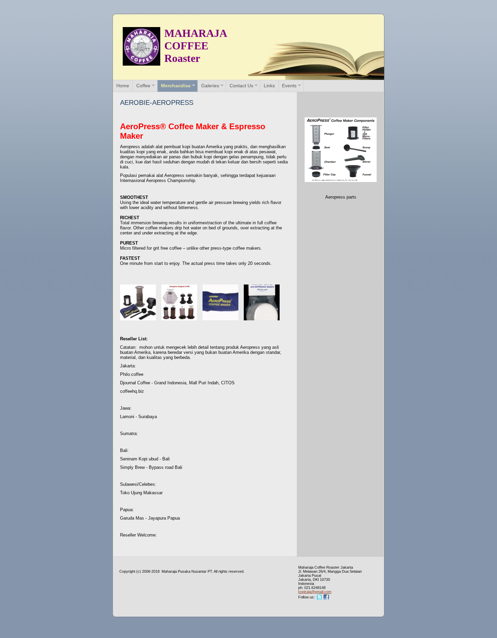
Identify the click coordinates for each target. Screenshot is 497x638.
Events (289, 85)
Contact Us (241, 85)
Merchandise (176, 85)
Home (122, 85)
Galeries (210, 85)
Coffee (143, 85)
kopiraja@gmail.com (314, 592)
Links (269, 85)
